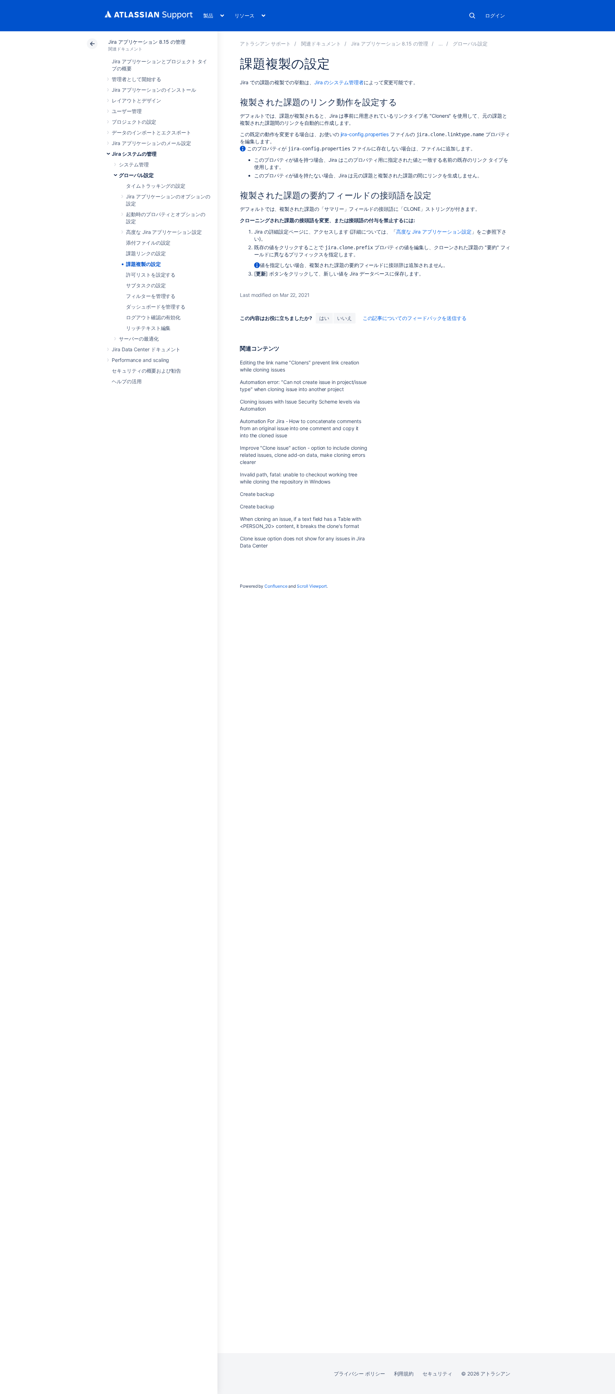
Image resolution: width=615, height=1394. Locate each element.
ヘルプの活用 (127, 381)
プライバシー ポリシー (359, 1374)
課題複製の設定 (143, 264)
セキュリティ (437, 1374)
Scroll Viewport (312, 586)
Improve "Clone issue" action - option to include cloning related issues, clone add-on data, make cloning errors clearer (303, 455)
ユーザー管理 (127, 111)
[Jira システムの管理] (440, 44)
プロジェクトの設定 (134, 122)
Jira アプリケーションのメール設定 (151, 143)
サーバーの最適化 (138, 339)
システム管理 (134, 164)
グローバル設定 (136, 175)
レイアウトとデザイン (136, 100)
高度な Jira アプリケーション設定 (164, 232)
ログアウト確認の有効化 (153, 317)
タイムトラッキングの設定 (155, 186)
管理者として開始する (136, 79)
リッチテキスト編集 (148, 328)
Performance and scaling (140, 360)
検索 (472, 15)
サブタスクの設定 (145, 285)
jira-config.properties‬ (365, 134)
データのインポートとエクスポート (151, 132)
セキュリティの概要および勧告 (146, 371)
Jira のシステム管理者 (339, 82)
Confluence (275, 586)
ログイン (495, 15)
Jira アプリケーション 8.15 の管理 (146, 42)
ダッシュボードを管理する (155, 307)
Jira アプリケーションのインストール (154, 90)
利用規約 (404, 1374)
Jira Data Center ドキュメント (146, 349)
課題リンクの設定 (145, 253)
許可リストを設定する (150, 275)
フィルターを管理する (150, 296)
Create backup (257, 494)
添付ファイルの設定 (148, 243)
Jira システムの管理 (134, 154)
